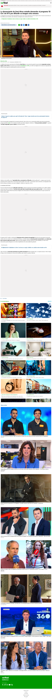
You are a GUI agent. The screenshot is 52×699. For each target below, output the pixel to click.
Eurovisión (19, 0)
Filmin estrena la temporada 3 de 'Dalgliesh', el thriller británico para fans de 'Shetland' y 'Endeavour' (22, 503)
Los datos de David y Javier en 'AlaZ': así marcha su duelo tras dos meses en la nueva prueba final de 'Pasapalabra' (24, 436)
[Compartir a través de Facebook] (21, 25)
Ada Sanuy (2, 437)
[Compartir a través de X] (26, 25)
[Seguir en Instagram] (7, 685)
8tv (1, 298)
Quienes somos (26, 690)
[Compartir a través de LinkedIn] (28, 25)
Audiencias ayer (38, 0)
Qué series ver (16, 0)
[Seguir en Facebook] (5, 685)
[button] (50, 2)
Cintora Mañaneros (23, 0)
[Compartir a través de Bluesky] (24, 25)
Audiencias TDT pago (47, 0)
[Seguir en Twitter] (3, 685)
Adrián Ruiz (2, 471)
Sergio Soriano (3, 638)
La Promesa (33, 0)
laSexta (35, 0)
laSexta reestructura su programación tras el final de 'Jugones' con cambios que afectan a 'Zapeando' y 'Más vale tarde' (25, 536)
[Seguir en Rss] (12, 685)
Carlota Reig (13, 0)
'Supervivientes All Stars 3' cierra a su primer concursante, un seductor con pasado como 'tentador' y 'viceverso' (27, 5)
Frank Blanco (5, 298)
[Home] (4, 3)
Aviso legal (26, 693)
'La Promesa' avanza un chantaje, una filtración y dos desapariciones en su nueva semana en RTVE (21, 603)
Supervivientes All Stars (8, 0)
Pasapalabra (26, 0)
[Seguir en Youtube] (10, 685)
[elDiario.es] (5, 679)
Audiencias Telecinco (43, 0)
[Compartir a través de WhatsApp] (19, 25)
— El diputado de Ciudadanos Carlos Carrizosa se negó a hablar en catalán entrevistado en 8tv (19, 18)
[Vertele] (5, 678)
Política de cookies (26, 695)
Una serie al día (29, 0)
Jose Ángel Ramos (3, 604)
